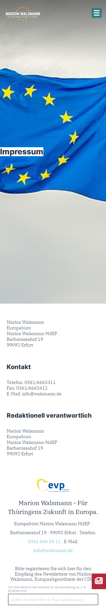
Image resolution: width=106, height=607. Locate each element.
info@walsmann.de (53, 550)
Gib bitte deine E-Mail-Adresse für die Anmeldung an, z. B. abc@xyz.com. (47, 588)
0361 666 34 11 (44, 541)
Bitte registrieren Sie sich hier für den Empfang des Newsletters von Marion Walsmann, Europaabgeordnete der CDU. (52, 574)
